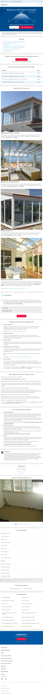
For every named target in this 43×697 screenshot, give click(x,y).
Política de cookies (4, 690)
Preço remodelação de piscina (8, 626)
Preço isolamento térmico (7, 606)
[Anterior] (13, 524)
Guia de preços (8, 579)
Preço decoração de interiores (8, 600)
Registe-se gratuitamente (17, 1)
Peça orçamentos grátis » (37, 481)
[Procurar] (39, 5)
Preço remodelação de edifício (8, 620)
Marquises (3, 560)
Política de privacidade (5, 688)
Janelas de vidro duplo (5, 542)
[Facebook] (6, 679)
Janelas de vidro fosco (5, 533)
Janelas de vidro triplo (5, 573)
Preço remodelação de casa (7, 617)
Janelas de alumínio (5, 551)
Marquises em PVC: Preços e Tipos (10, 43)
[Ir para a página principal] (4, 5)
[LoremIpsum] (42, 5)
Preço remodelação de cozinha (28, 617)
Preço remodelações (22, 579)
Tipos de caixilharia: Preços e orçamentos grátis (15, 288)
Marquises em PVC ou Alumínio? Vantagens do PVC (13, 46)
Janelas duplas (4, 548)
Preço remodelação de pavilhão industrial (30, 623)
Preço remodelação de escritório (28, 620)
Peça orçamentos (21, 316)
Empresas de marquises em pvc (16, 588)
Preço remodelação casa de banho (29, 612)
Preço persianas (25, 609)
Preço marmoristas (26, 606)
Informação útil (6, 44)
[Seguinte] (30, 524)
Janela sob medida (5, 536)
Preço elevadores (25, 600)
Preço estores (4, 603)
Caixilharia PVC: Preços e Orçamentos (18, 331)
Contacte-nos (3, 676)
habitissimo (2, 579)
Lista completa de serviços (6, 658)
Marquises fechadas (5, 570)
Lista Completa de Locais (6, 663)
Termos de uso (4, 685)
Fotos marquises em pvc (28, 588)
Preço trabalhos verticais (27, 626)
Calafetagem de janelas (6, 576)
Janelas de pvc (4, 539)
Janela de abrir (4, 554)
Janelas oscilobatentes (5, 557)
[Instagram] (2, 679)
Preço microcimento (6, 609)
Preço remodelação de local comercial (10, 623)
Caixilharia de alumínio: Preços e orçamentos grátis (19, 356)
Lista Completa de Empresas (7, 660)
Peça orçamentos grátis (26, 27)
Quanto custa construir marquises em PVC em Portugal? (14, 41)
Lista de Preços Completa (6, 655)
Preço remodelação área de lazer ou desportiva (9, 613)
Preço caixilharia (30, 579)
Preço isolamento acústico (27, 603)
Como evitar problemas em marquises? (11, 49)
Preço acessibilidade (6, 597)
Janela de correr (4, 545)
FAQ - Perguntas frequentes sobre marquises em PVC (14, 47)
